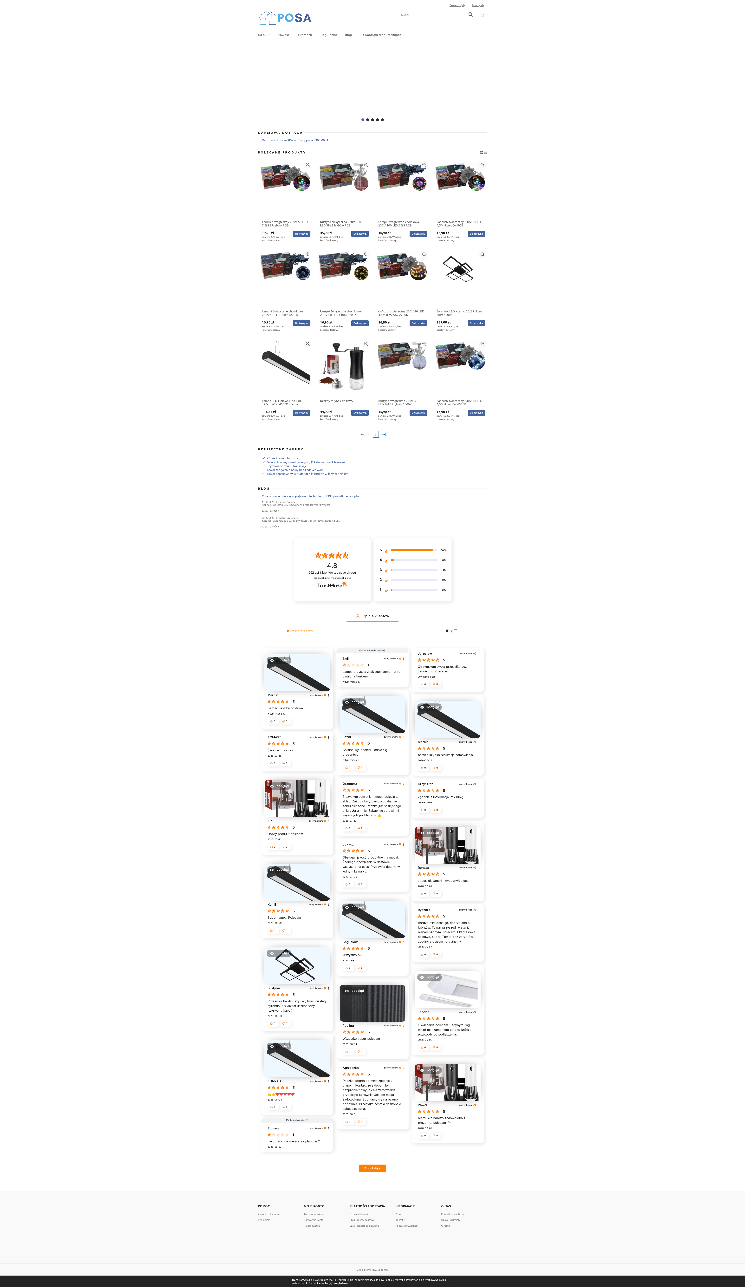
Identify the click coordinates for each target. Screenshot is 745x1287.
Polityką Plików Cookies (380, 1279)
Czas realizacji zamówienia (364, 1225)
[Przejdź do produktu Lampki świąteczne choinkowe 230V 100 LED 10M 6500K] (285, 279)
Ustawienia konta (313, 1219)
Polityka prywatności (407, 1225)
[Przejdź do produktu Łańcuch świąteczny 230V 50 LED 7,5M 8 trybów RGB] (285, 189)
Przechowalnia (312, 1225)
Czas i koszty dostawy (362, 1219)
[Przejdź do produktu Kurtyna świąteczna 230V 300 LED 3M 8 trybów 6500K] (401, 368)
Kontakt (400, 1219)
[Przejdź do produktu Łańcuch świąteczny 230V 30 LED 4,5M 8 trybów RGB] (460, 189)
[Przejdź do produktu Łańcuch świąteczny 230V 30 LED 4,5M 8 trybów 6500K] (460, 368)
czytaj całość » (270, 510)
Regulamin (264, 1219)
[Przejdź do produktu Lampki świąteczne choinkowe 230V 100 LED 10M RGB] (401, 189)
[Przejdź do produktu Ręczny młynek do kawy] (343, 368)
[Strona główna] (285, 17)
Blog (398, 1214)
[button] (307, 165)
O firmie (445, 1225)
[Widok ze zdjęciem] (481, 152)
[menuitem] (267, 34)
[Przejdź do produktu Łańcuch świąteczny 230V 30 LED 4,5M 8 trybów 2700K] (401, 279)
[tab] (362, 119)
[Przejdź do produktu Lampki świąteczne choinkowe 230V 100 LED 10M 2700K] (343, 279)
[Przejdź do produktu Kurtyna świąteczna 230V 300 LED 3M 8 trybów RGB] (343, 189)
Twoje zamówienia (314, 1214)
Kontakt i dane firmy (452, 1214)
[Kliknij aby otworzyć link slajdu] (372, 81)
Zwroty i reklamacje (269, 1214)
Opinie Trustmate (451, 1219)
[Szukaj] (470, 14)
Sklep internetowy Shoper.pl (373, 1269)
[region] (372, 81)
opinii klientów (332, 572)
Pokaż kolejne (372, 1168)
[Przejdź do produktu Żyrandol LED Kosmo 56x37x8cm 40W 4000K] (460, 279)
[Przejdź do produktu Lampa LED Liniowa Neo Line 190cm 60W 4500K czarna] (285, 368)
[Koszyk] (483, 14)
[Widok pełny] (485, 152)
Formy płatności (359, 1214)
